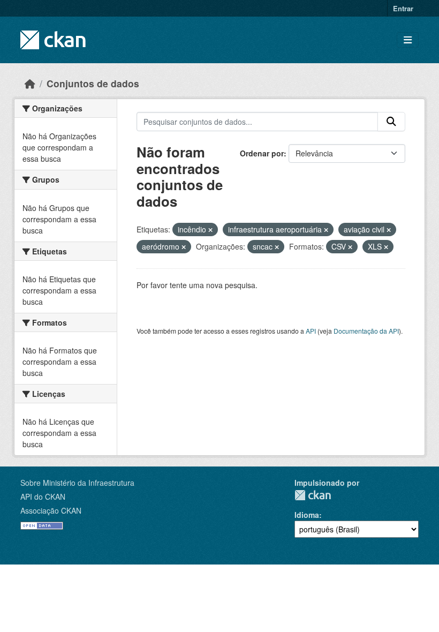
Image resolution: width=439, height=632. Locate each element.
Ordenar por (262, 153)
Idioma (306, 514)
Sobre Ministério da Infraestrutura (77, 482)
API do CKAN (42, 496)
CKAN (312, 495)
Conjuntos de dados (93, 83)
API (311, 330)
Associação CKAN (50, 510)
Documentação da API (366, 330)
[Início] (30, 83)
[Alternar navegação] (408, 40)
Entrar (403, 8)
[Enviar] (391, 121)
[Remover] (210, 229)
